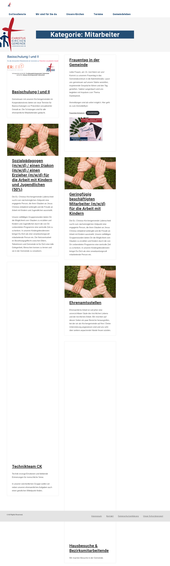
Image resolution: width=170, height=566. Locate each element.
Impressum (96, 516)
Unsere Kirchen (75, 14)
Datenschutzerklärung (128, 516)
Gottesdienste (17, 14)
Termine (98, 14)
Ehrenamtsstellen (85, 302)
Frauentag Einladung (77, 113)
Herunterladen (92, 113)
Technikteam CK (27, 466)
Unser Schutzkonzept (153, 516)
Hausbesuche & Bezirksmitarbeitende (89, 548)
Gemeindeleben (122, 14)
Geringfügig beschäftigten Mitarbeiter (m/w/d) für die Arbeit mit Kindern (87, 204)
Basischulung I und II (31, 91)
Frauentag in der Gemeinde (84, 62)
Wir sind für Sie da (46, 14)
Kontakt (110, 516)
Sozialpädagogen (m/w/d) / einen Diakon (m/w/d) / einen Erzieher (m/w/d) (33, 175)
